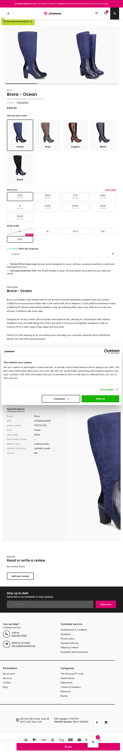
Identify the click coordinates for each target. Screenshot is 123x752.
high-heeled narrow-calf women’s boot (46, 299)
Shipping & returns (70, 647)
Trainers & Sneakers (71, 687)
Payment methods (69, 643)
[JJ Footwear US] (53, 13)
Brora (9, 90)
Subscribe (105, 604)
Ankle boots (66, 682)
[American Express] (52, 740)
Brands (64, 696)
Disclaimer (66, 634)
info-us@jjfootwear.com (23, 645)
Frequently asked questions (74, 652)
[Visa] (43, 740)
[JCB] (79, 740)
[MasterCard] (34, 740)
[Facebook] (97, 722)
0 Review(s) (23, 102)
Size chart (110, 189)
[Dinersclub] (70, 740)
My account (9, 673)
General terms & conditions (74, 629)
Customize (59, 398)
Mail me (29, 235)
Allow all (100, 398)
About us (7, 678)
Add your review (20, 576)
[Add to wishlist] (113, 254)
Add (70, 747)
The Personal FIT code (72, 673)
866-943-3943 (19, 635)
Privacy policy (68, 638)
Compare (15, 254)
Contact (7, 682)
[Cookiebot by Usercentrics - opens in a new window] (106, 351)
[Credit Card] (25, 740)
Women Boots (67, 678)
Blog (5, 687)
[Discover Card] (61, 740)
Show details (107, 389)
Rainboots (65, 691)
